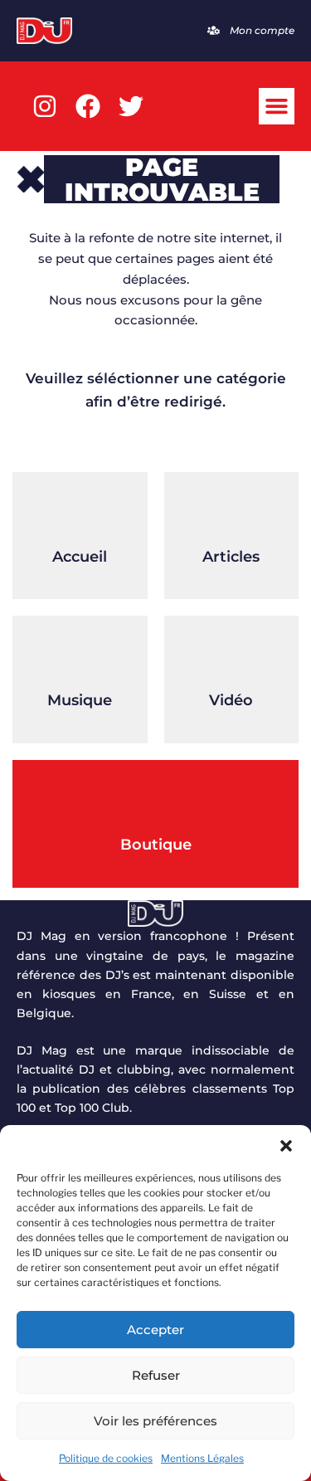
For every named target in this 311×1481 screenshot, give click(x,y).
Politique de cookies (106, 1458)
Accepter (155, 1329)
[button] (286, 1146)
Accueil (79, 557)
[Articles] (231, 513)
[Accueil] (79, 513)
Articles (231, 557)
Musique (79, 700)
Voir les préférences (155, 1421)
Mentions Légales (202, 1458)
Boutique (156, 844)
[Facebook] (88, 106)
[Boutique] (156, 801)
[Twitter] (131, 106)
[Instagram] (45, 106)
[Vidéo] (231, 657)
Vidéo (231, 700)
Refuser (156, 1375)
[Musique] (79, 657)
